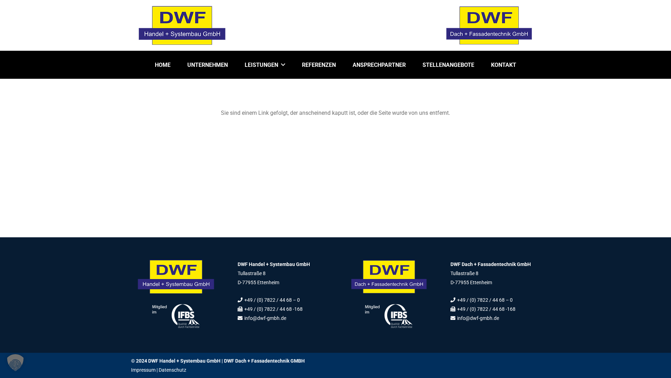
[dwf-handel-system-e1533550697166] (182, 25)
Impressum (143, 370)
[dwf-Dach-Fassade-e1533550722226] (489, 25)
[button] (283, 64)
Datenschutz (172, 370)
